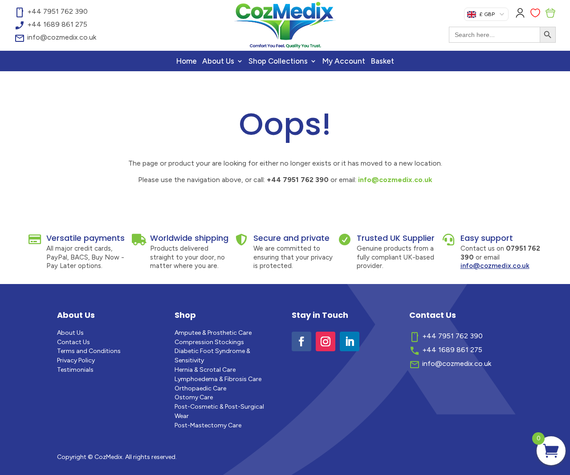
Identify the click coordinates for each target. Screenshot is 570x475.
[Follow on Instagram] (325, 341)
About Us (218, 61)
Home (186, 61)
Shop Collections (278, 61)
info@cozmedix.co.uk (395, 179)
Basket (382, 61)
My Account (343, 61)
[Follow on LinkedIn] (349, 341)
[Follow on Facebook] (301, 341)
